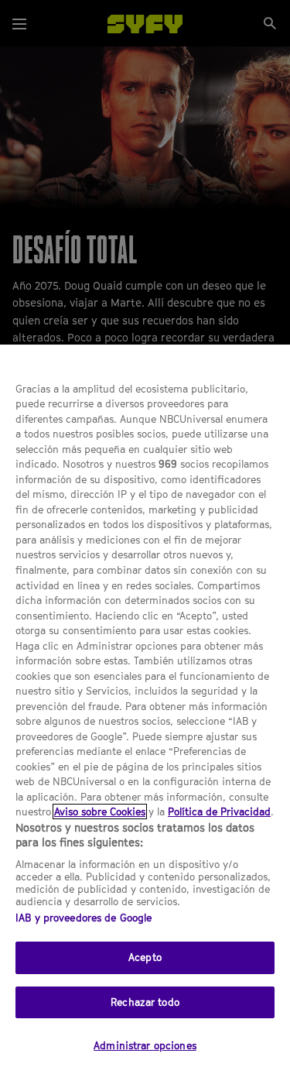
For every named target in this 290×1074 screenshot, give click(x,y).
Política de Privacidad (219, 811)
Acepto (145, 957)
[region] (145, 709)
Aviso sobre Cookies (99, 811)
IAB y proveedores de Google (83, 917)
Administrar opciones (145, 1045)
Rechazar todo (145, 1002)
